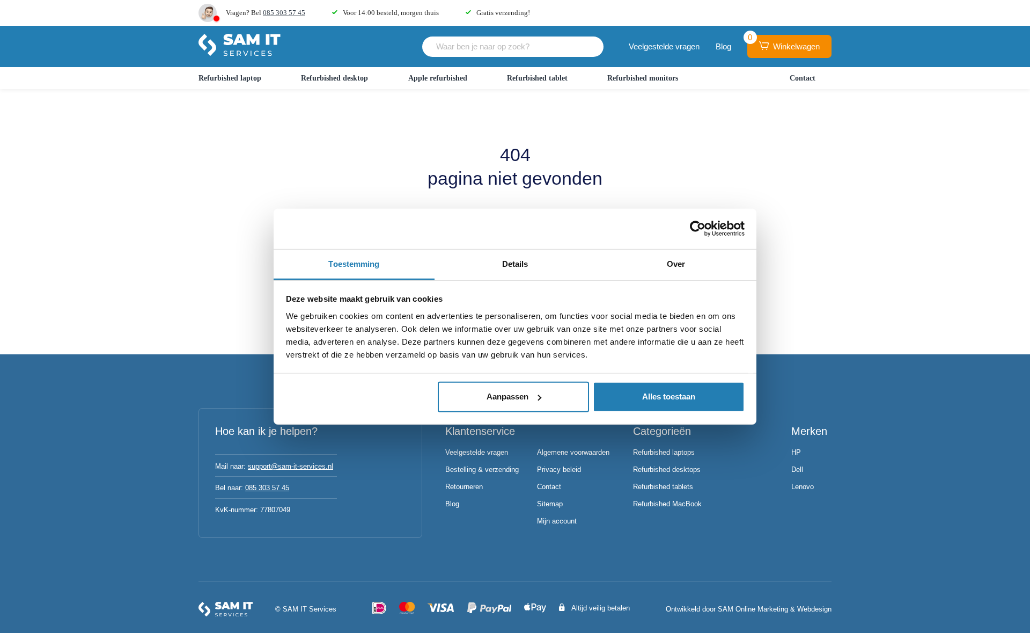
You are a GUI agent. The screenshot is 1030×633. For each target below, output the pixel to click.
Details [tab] (515, 263)
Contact (802, 78)
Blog (723, 46)
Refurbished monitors (642, 78)
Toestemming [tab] (353, 263)
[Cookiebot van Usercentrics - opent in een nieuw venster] (698, 229)
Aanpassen (507, 396)
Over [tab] (676, 263)
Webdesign (814, 609)
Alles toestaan (668, 396)
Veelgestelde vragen (664, 46)
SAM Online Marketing (753, 609)
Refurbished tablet (537, 78)
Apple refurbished (437, 78)
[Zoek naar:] (513, 46)
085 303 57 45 (284, 13)
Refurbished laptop (229, 78)
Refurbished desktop (334, 78)
